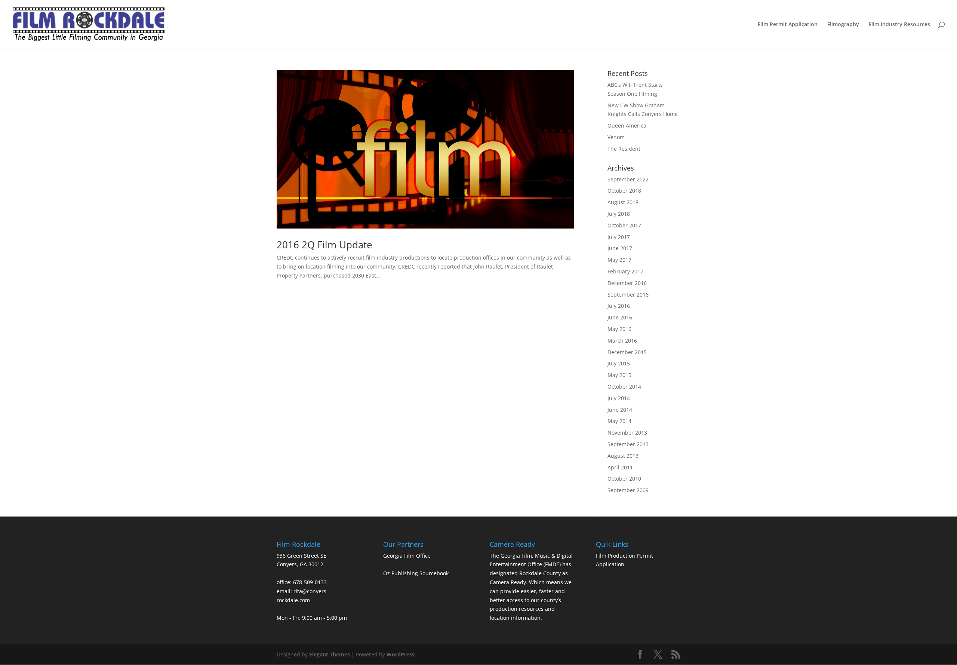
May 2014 (619, 421)
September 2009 (628, 490)
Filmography (843, 25)
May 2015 (619, 375)
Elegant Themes (329, 654)
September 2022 (628, 179)
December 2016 (627, 282)
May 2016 (619, 328)
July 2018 (618, 213)
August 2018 (622, 202)
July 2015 (618, 363)
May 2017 (619, 259)
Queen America (626, 125)
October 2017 (624, 225)
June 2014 (619, 409)
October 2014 (624, 386)
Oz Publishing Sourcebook (416, 573)
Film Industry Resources (899, 25)
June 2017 (619, 248)
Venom (616, 137)
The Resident (623, 148)
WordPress (401, 654)
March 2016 (622, 340)
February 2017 (625, 271)
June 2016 (619, 317)
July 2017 (618, 236)
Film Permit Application (788, 25)
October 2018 (624, 190)
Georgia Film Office (407, 555)
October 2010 (624, 478)
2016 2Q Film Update (324, 244)
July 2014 (618, 398)
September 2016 (628, 294)
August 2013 (622, 455)
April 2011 (620, 467)
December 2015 (627, 352)
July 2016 (618, 305)
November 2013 (627, 432)
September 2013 (628, 444)
